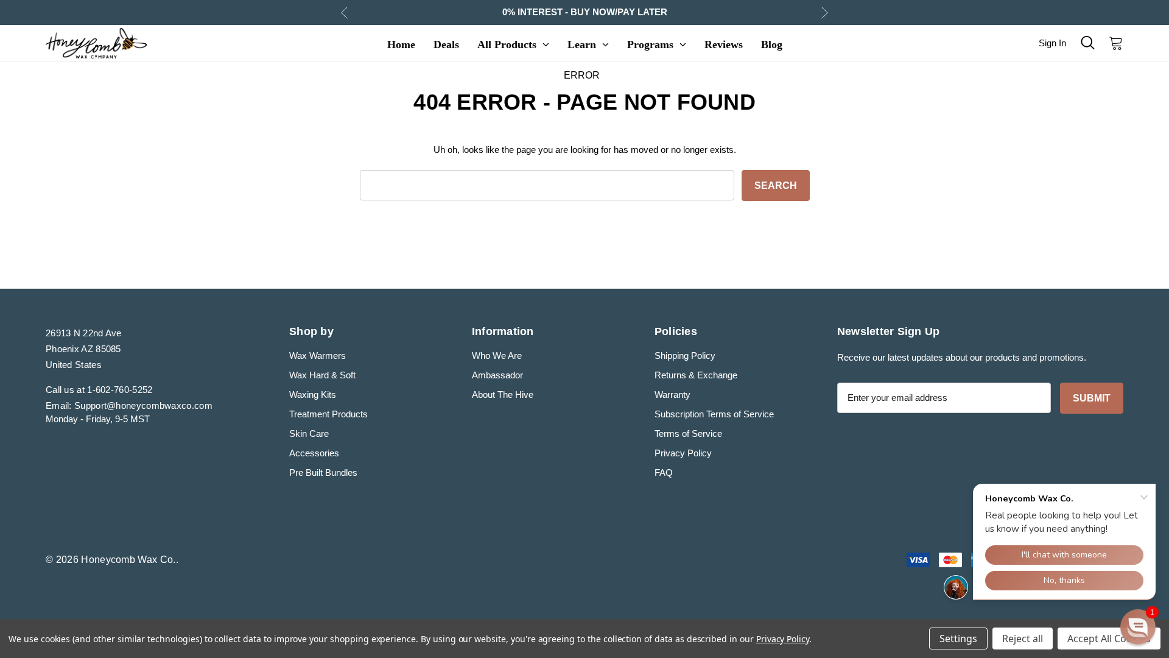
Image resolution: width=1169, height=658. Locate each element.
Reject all (1022, 638)
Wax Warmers (317, 355)
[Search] (1087, 42)
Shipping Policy (685, 355)
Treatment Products (328, 414)
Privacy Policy (683, 453)
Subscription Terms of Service (714, 414)
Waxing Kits (312, 394)
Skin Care (309, 433)
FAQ (664, 472)
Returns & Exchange (696, 375)
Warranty (672, 394)
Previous (344, 12)
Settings (958, 638)
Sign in (1052, 43)
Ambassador (497, 375)
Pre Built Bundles (323, 472)
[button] (1138, 627)
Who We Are (497, 355)
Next (824, 12)
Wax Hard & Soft (322, 375)
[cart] (1112, 42)
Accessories (314, 453)
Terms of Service (688, 433)
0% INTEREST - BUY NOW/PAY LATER (584, 12)
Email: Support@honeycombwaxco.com (129, 405)
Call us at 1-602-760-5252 (99, 389)
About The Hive (502, 394)
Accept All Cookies (1109, 638)
